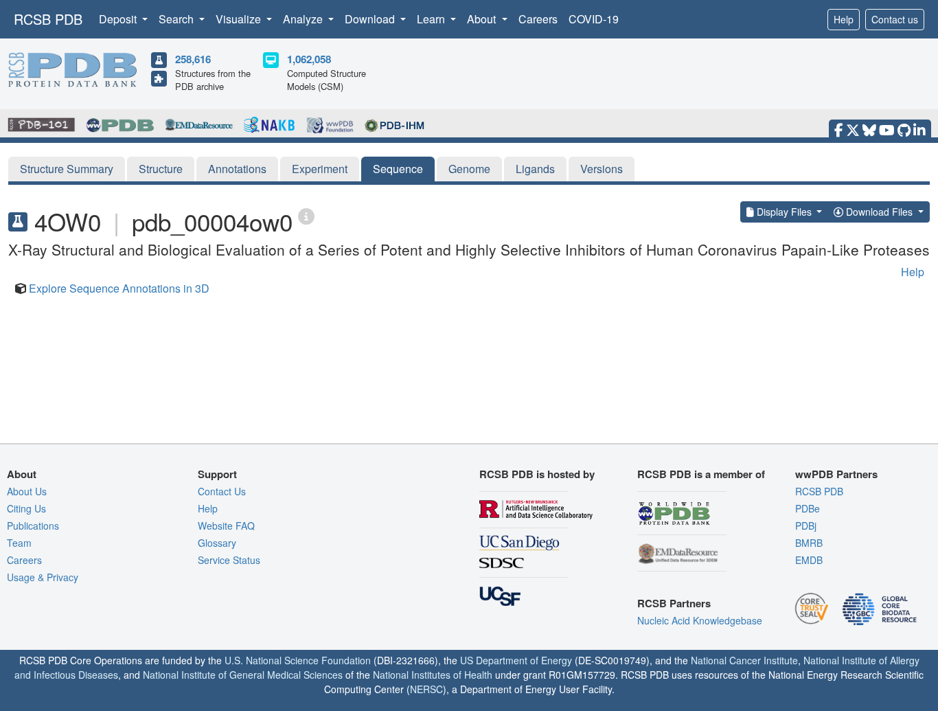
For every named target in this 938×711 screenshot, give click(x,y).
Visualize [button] (240, 19)
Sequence (398, 169)
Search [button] (177, 19)
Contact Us (222, 491)
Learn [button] (432, 19)
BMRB (809, 543)
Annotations (237, 169)
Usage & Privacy (42, 577)
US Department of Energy (516, 660)
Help (844, 19)
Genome (469, 169)
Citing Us (26, 508)
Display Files (784, 211)
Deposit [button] (119, 19)
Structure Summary (66, 169)
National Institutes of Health (432, 674)
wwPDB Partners (836, 474)
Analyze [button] (304, 19)
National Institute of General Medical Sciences (243, 674)
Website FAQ (226, 525)
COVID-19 (594, 19)
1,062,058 (309, 59)
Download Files (879, 211)
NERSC (426, 689)
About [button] (483, 19)
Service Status (229, 560)
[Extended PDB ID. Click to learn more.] (306, 215)
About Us (27, 491)
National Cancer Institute (744, 660)
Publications (33, 525)
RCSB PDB (48, 19)
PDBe (807, 508)
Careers (538, 19)
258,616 (193, 59)
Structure (161, 169)
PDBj (805, 525)
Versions (601, 169)
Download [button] (371, 19)
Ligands (535, 169)
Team (19, 543)
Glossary (217, 543)
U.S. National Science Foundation (298, 660)
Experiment (319, 169)
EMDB (809, 560)
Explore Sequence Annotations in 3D (119, 288)
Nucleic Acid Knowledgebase (699, 620)
